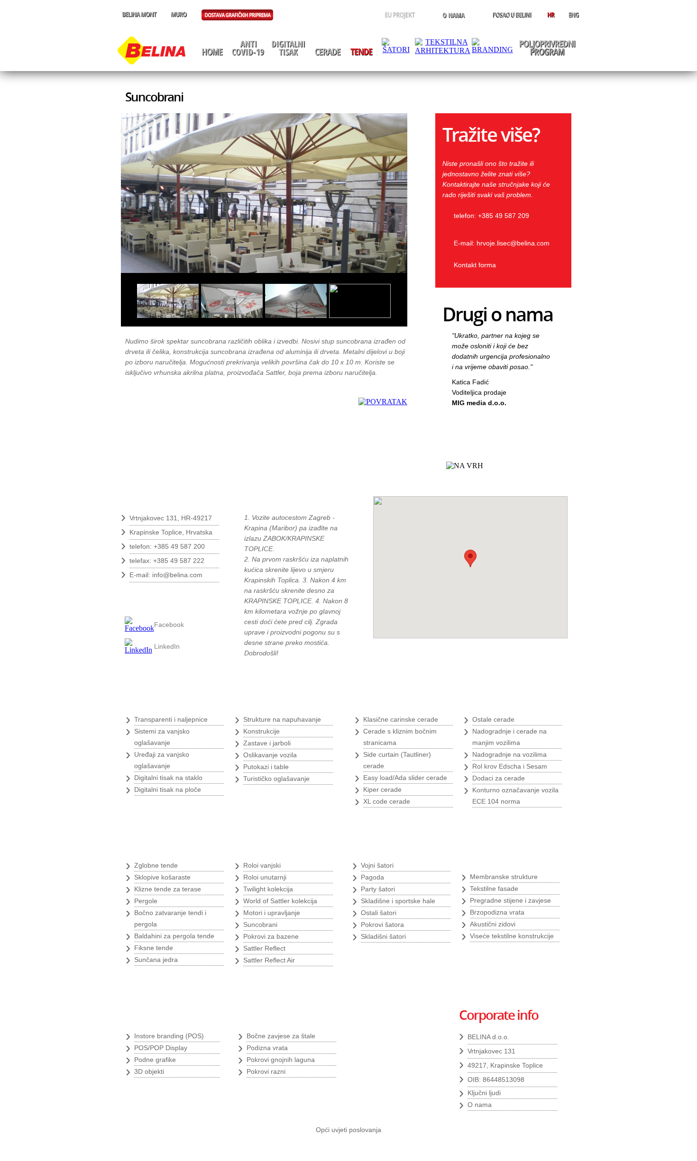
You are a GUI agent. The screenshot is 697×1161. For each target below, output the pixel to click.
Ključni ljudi (484, 1093)
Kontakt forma (475, 265)
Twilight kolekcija (268, 889)
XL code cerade (386, 801)
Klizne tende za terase (167, 889)
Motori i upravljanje (271, 912)
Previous (528, 426)
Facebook (169, 624)
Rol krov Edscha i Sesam (509, 766)
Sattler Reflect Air (269, 960)
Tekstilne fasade (494, 888)
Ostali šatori (378, 912)
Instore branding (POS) (169, 1036)
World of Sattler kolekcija (280, 901)
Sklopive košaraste (162, 877)
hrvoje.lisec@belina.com (513, 243)
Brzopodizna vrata (497, 912)
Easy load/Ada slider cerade (405, 777)
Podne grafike (155, 1059)
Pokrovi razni (266, 1071)
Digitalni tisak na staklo (168, 777)
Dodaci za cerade (498, 778)
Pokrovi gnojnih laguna (281, 1059)
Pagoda (372, 877)
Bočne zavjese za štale (281, 1036)
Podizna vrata (267, 1048)
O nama (480, 1104)
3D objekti (149, 1071)
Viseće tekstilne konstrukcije (512, 936)
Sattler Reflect (264, 948)
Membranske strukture (504, 876)
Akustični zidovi (492, 924)
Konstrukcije (261, 731)
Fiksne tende (153, 948)
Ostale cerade (493, 719)
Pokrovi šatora (382, 924)
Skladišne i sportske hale (398, 901)
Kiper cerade (382, 789)
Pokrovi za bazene (271, 936)
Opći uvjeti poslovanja (348, 1130)
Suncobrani (260, 924)
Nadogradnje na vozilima (509, 754)
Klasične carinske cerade (400, 719)
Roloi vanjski (262, 865)
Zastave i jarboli (267, 743)
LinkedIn (167, 646)
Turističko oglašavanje (276, 778)
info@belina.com (177, 575)
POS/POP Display (160, 1048)
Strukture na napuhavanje (282, 719)
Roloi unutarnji (264, 877)
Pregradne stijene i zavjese (510, 900)
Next (543, 426)
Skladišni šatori (383, 936)
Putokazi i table (266, 767)
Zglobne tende (156, 865)
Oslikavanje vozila (270, 755)
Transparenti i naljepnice (171, 719)
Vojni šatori (377, 865)
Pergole (145, 901)
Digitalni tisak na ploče (167, 789)
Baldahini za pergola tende (174, 936)
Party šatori (378, 889)
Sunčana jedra (156, 959)
